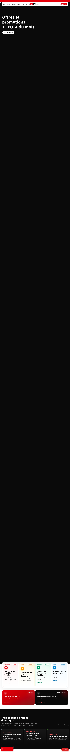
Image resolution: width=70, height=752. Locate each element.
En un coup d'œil (63, 724)
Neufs (4, 4)
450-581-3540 (46, 1)
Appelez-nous (63, 4)
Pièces (22, 4)
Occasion (8, 4)
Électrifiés (14, 4)
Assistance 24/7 (56, 4)
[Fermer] (13, 747)
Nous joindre (27, 4)
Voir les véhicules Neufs (8, 32)
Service (18, 4)
